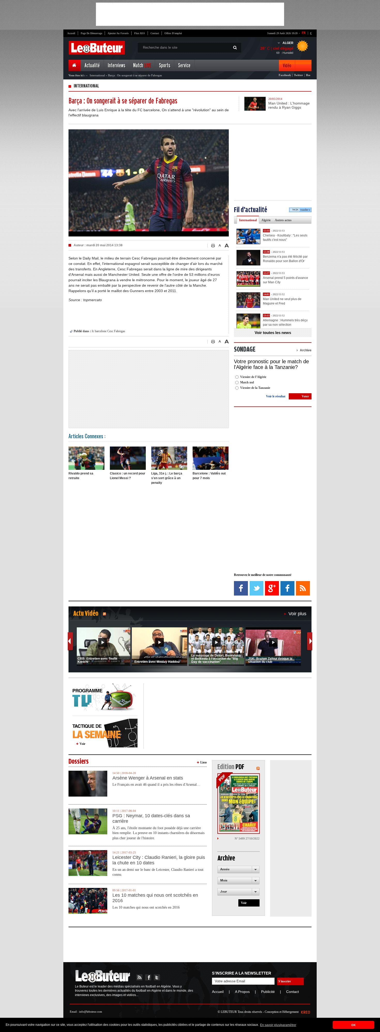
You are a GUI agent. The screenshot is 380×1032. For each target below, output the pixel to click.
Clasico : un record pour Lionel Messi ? (127, 476)
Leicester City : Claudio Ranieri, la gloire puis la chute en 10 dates (158, 860)
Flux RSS (139, 33)
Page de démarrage (91, 33)
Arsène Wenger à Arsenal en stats (147, 778)
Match (142, 66)
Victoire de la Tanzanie (255, 388)
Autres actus (283, 220)
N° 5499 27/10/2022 (247, 838)
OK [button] (353, 1025)
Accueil (71, 33)
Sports (164, 66)
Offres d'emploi (173, 33)
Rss (308, 75)
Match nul (247, 382)
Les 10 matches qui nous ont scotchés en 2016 (155, 898)
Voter (305, 396)
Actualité (92, 66)
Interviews (116, 66)
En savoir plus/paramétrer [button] (278, 1025)
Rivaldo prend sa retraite (81, 476)
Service (184, 66)
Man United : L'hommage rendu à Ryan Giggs (289, 105)
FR (304, 33)
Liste (203, 762)
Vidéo (287, 65)
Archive (305, 350)
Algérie (266, 220)
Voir (82, 744)
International (97, 75)
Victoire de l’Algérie (253, 377)
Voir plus (297, 613)
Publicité (268, 992)
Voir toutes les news (273, 332)
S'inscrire (284, 981)
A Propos (242, 992)
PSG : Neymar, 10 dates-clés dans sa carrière (151, 818)
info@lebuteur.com (90, 1011)
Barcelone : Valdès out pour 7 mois (209, 476)
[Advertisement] (190, 14)
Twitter (298, 75)
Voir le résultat (275, 396)
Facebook (285, 75)
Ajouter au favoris (118, 33)
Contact (154, 33)
